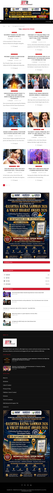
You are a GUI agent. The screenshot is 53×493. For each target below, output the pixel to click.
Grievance (5, 396)
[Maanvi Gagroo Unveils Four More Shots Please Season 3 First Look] (14, 119)
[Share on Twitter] (14, 46)
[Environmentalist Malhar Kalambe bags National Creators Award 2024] (7, 294)
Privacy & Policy (7, 388)
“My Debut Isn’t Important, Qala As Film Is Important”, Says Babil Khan (19, 308)
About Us (5, 378)
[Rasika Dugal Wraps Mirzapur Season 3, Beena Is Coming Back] (38, 81)
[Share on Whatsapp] (17, 46)
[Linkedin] (50, 22)
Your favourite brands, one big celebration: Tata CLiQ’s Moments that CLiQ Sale (30, 300)
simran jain (11, 38)
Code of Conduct (7, 385)
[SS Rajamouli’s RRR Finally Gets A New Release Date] (7, 323)
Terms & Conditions (8, 399)
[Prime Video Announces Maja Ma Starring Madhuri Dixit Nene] (38, 156)
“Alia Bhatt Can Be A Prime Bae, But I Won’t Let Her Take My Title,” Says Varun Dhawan (39, 133)
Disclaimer (5, 381)
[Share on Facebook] (37, 49)
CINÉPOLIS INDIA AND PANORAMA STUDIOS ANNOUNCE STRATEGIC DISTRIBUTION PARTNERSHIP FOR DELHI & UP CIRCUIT (30, 359)
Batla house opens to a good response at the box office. (24, 313)
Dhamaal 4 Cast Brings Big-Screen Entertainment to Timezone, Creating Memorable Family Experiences (28, 367)
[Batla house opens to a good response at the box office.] (7, 315)
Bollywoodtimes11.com (9, 349)
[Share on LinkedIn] (15, 46)
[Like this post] (11, 46)
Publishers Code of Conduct (9, 392)
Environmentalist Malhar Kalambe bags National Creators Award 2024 (28, 292)
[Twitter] (47, 22)
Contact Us (5, 407)
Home (4, 26)
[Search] (52, 22)
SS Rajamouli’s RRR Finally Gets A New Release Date (24, 321)
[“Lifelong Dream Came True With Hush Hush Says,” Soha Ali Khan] (14, 156)
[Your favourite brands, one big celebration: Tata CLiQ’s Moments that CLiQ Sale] (7, 302)
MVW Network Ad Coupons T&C (10, 403)
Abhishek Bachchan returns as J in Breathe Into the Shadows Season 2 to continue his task (39, 58)
